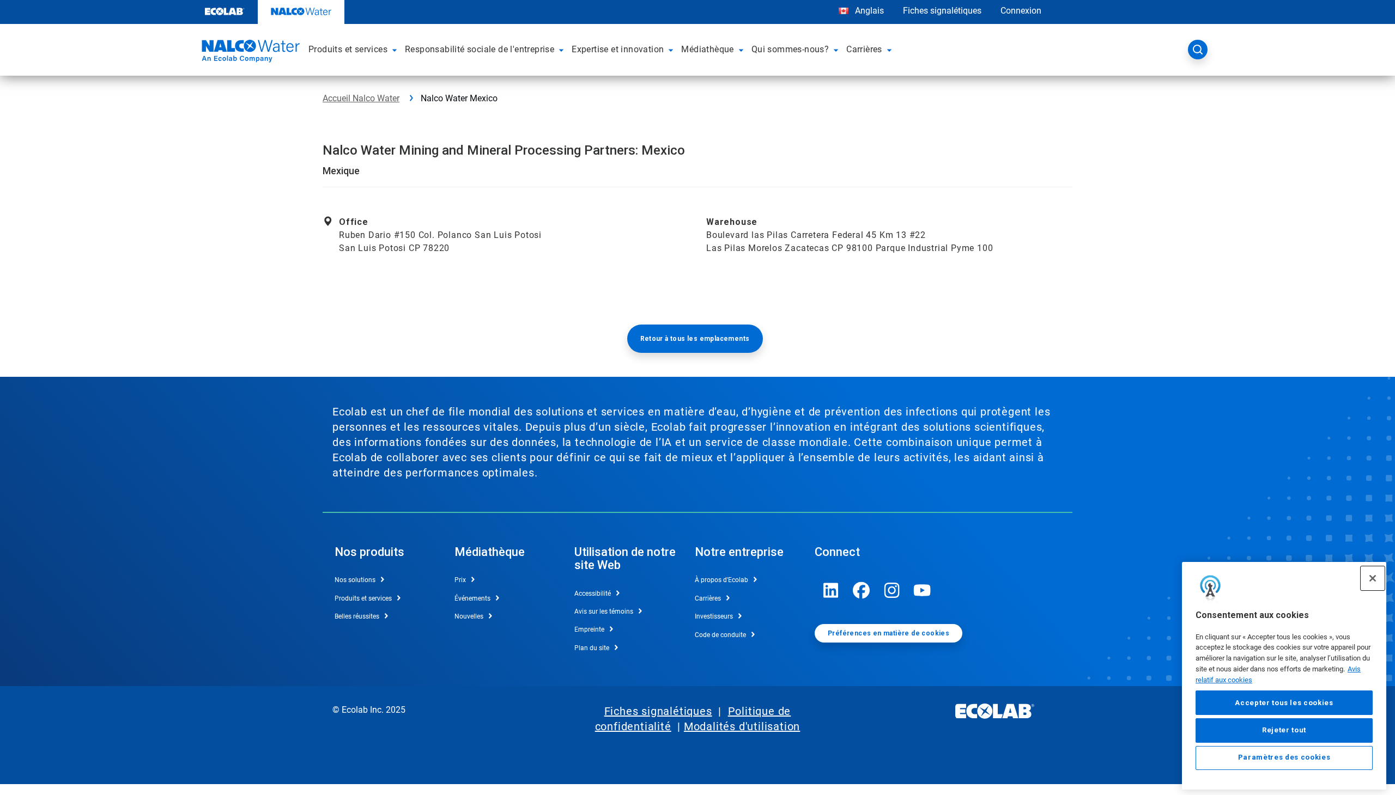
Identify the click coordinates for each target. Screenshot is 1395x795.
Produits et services (363, 598)
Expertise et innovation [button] (618, 49)
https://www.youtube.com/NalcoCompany (922, 590)
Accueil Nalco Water (361, 98)
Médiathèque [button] (707, 49)
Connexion (1020, 10)
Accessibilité (592, 593)
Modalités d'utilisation (742, 726)
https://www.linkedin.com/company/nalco (831, 590)
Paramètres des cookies (1284, 758)
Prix (460, 580)
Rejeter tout (1284, 730)
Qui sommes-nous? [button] (790, 49)
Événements (472, 598)
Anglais (869, 10)
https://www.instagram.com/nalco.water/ (892, 590)
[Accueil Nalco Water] (249, 52)
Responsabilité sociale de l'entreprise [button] (479, 49)
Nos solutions (355, 580)
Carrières (708, 598)
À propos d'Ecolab (721, 580)
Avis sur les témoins (603, 611)
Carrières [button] (864, 49)
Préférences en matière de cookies (888, 633)
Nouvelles (468, 616)
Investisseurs (714, 616)
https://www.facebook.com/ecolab (861, 590)
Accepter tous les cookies (1284, 703)
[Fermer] (1373, 578)
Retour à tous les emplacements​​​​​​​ (695, 339)
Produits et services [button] (347, 49)
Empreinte (589, 629)
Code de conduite (720, 635)
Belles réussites (357, 616)
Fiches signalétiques (942, 10)
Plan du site (591, 648)
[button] (396, 49)
